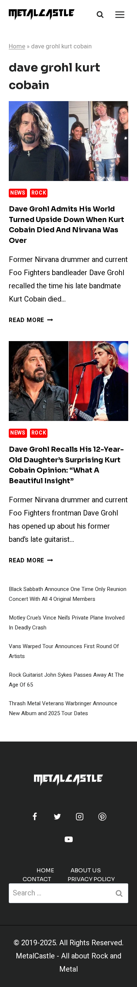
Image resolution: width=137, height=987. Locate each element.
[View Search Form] (100, 14)
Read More (31, 320)
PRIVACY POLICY (91, 879)
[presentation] (68, 141)
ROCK (38, 193)
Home (17, 46)
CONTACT (37, 879)
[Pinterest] (102, 817)
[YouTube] (69, 839)
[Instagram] (80, 817)
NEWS (18, 193)
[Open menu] (119, 14)
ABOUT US (86, 870)
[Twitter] (57, 817)
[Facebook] (35, 817)
